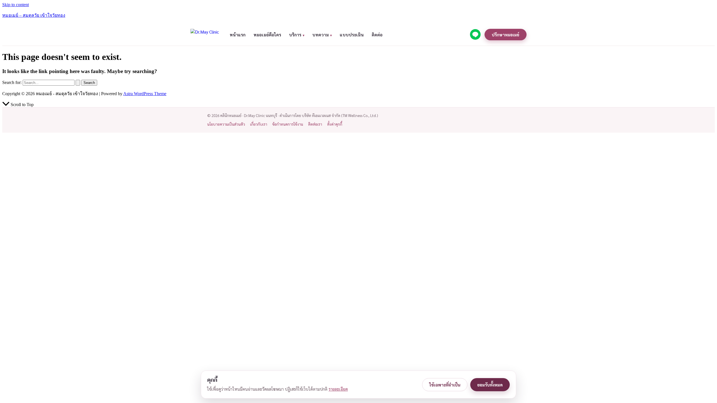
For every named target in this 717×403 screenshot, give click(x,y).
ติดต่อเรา (315, 124)
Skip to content (15, 4)
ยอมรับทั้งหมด (490, 384)
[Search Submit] (78, 83)
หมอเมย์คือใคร (267, 34)
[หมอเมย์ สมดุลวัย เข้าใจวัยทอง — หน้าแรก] (205, 34)
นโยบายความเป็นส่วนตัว (226, 124)
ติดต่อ (377, 34)
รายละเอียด (338, 389)
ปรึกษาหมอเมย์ (505, 34)
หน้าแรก (238, 34)
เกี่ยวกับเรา (258, 124)
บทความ (320, 34)
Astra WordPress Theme (144, 93)
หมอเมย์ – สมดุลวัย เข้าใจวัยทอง (33, 15)
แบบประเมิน (352, 34)
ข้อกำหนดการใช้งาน (287, 124)
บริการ (295, 34)
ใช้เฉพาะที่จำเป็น (444, 384)
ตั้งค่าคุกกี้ (334, 124)
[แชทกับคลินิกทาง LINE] (475, 34)
